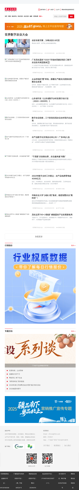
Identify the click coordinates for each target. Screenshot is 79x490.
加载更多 (39, 236)
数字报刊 (43, 9)
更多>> (73, 245)
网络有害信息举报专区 (68, 9)
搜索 (71, 16)
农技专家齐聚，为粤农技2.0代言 (46, 40)
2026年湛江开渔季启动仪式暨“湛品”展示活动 (24, 385)
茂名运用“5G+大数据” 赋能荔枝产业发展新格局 (52, 214)
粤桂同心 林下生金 (15, 378)
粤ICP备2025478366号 (62, 483)
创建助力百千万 (14, 374)
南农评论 (14, 16)
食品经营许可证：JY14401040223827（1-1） (47, 478)
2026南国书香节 (15, 389)
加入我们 (67, 445)
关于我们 (46, 445)
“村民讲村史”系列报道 (16, 381)
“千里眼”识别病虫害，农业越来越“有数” (49, 156)
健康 (31, 16)
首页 (6, 16)
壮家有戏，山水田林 (16, 370)
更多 (40, 16)
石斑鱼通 (35, 16)
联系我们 (57, 445)
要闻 (9, 16)
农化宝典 (26, 16)
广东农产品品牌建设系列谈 (40, 365)
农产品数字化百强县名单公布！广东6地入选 (51, 137)
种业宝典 (20, 16)
